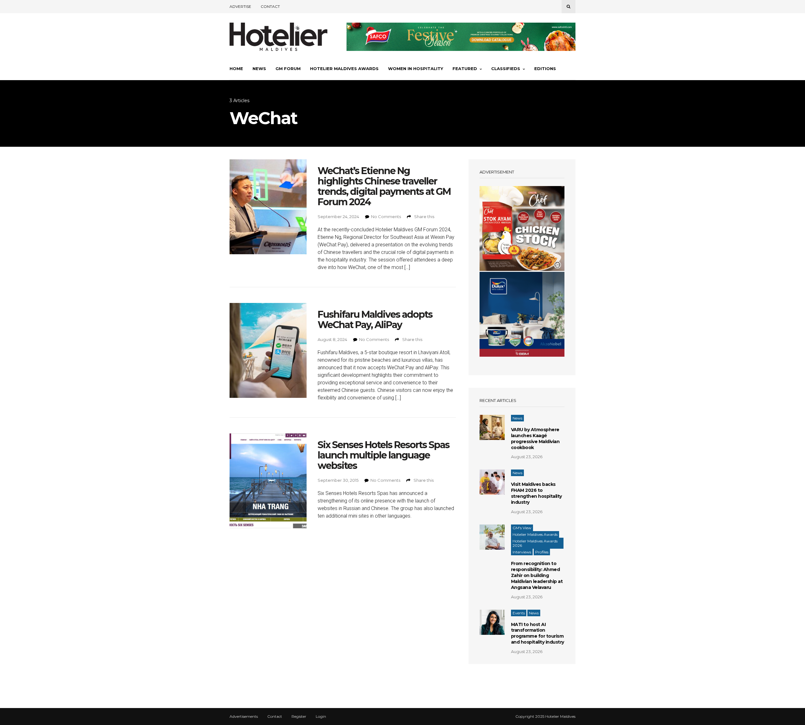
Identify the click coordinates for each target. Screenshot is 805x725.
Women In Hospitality (415, 68)
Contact (270, 6)
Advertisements (244, 716)
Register (298, 716)
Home (236, 68)
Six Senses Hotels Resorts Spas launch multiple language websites (383, 455)
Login (321, 716)
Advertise (240, 6)
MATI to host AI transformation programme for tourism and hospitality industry (537, 633)
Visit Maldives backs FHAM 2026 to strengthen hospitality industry (536, 493)
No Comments (386, 216)
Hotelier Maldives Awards (344, 68)
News (259, 68)
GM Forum (288, 68)
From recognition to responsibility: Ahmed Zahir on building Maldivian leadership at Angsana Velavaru (537, 575)
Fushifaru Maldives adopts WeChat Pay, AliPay (375, 319)
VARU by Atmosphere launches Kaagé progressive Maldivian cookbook (535, 438)
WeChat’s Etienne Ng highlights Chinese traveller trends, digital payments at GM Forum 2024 (384, 186)
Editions (545, 68)
